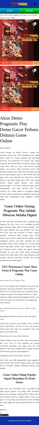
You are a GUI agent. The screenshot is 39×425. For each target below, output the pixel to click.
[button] (4, 415)
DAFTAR (29, 11)
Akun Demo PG (10, 343)
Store (2, 15)
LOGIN (9, 11)
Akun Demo (4, 286)
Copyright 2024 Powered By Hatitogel (19, 420)
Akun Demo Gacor (17, 224)
